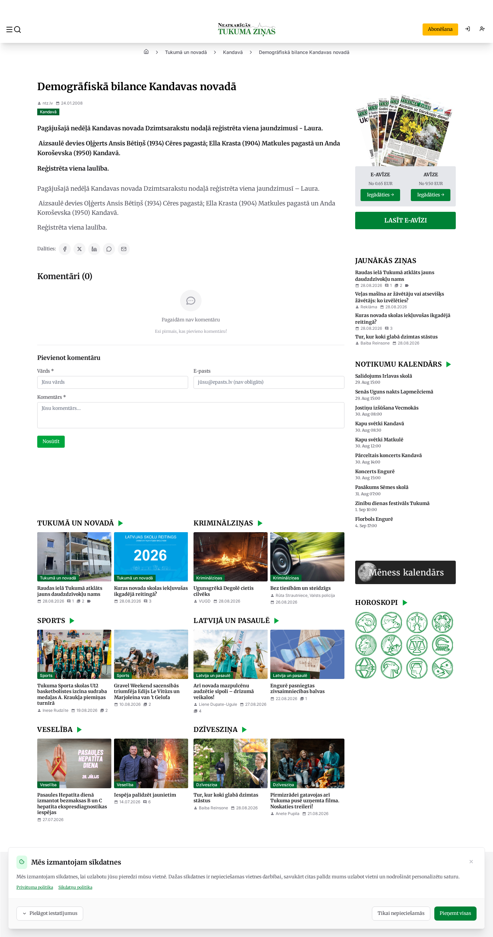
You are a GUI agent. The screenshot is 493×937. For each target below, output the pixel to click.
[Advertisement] (191, 484)
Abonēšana (440, 29)
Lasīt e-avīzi (405, 220)
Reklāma (369, 306)
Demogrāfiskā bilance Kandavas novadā (304, 52)
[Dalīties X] (79, 249)
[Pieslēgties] (467, 29)
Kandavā (233, 52)
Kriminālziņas (209, 577)
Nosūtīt (51, 441)
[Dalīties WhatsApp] (109, 249)
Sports (46, 675)
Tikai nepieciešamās (401, 913)
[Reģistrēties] (482, 29)
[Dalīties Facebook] (65, 249)
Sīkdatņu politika (75, 887)
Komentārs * (51, 397)
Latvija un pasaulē (213, 675)
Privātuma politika (34, 887)
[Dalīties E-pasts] (124, 249)
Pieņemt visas (455, 913)
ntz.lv (48, 103)
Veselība (48, 784)
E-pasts (202, 371)
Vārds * (45, 371)
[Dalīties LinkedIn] (94, 249)
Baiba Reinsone (213, 807)
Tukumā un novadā (186, 52)
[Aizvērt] (471, 862)
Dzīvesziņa (206, 784)
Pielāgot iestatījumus (53, 913)
